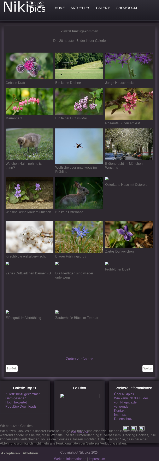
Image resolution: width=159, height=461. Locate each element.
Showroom (126, 8)
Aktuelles (80, 8)
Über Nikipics (124, 394)
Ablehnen (30, 453)
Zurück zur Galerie (79, 359)
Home (60, 8)
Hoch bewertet (16, 402)
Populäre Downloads (20, 406)
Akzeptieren (10, 453)
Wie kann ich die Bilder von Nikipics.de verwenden (131, 402)
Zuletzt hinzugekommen (23, 394)
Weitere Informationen (70, 459)
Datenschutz (123, 419)
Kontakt (119, 410)
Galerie (103, 8)
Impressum (122, 414)
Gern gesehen (15, 398)
